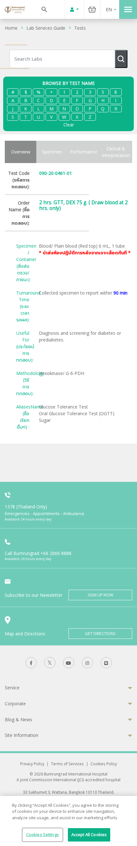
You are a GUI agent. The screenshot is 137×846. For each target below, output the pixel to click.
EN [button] (109, 9)
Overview (20, 152)
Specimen (52, 152)
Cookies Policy (103, 763)
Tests (80, 28)
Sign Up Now (100, 595)
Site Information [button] (21, 735)
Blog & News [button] (18, 719)
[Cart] (92, 9)
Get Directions (100, 633)
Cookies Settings (42, 834)
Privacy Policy (32, 763)
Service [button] (12, 688)
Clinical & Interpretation (116, 152)
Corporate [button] (15, 703)
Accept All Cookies (89, 834)
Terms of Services (67, 763)
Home (11, 28)
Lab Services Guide (45, 28)
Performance (83, 152)
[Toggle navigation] (128, 9)
